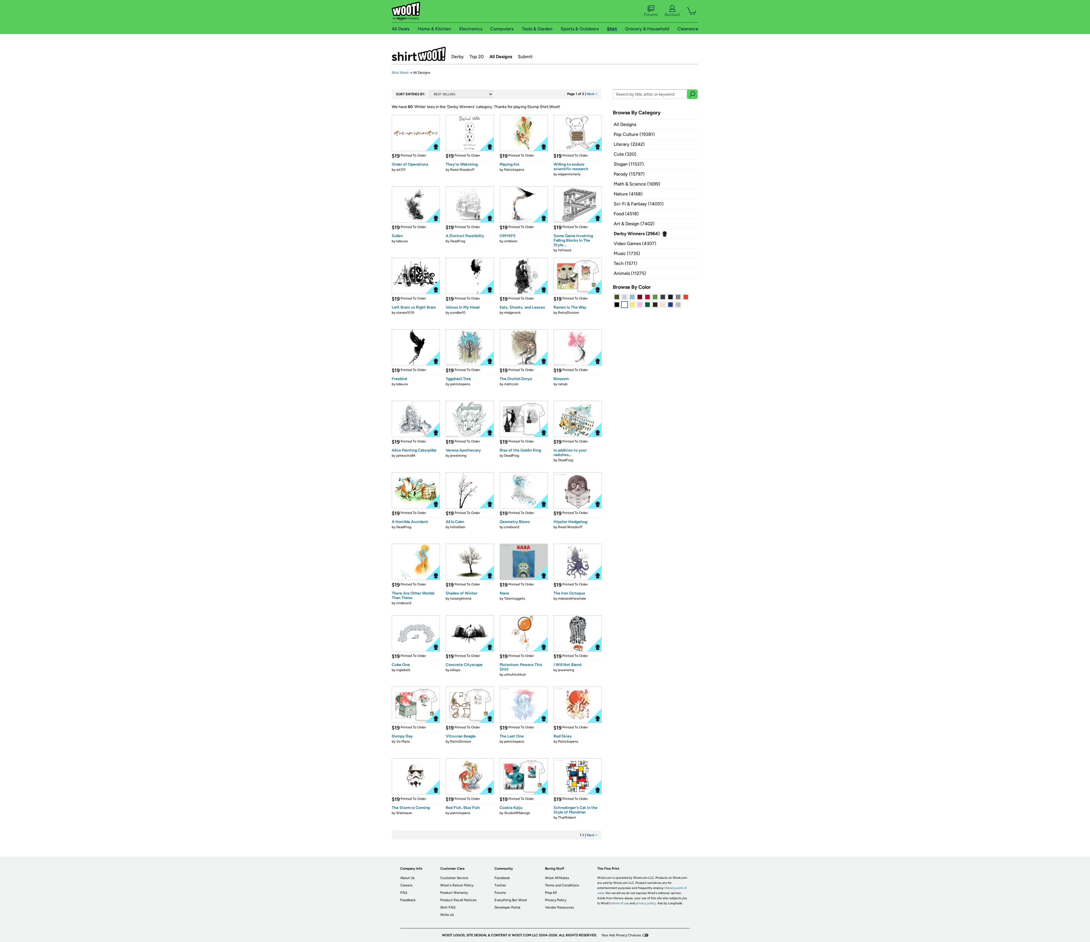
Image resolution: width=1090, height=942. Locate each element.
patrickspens (460, 384)
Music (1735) (627, 253)
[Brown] (655, 304)
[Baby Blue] (632, 297)
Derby (457, 56)
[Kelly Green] (647, 304)
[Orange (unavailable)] (686, 297)
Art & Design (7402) (634, 223)
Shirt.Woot (419, 54)
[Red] (647, 297)
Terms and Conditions (562, 885)
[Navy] (670, 297)
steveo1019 (405, 313)
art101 (401, 170)
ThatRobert (567, 817)
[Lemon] (632, 304)
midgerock (512, 313)
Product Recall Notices (458, 900)
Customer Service (454, 878)
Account (672, 14)
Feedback (408, 900)
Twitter (500, 885)
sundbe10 (458, 313)
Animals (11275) (630, 273)
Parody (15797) (629, 174)
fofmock (564, 250)
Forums (651, 14)
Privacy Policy (555, 900)
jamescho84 (405, 456)
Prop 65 (551, 893)
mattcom (511, 384)
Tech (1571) (625, 263)
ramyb (562, 384)
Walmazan (404, 813)
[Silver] (624, 297)
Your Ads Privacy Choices (621, 935)
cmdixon (510, 241)
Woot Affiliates (557, 878)
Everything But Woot (510, 900)
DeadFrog (457, 241)
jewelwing (458, 456)
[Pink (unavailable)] (640, 304)
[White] (624, 304)
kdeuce (402, 241)
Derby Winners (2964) (637, 233)
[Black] (617, 304)
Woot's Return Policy (456, 885)
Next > (592, 94)
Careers (406, 885)
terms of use (620, 903)
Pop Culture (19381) (634, 134)
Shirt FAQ (447, 907)
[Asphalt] (663, 297)
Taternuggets (514, 598)
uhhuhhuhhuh (515, 675)
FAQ (403, 893)
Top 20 (476, 56)
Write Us (447, 915)
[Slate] (678, 297)
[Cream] (663, 304)
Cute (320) (625, 154)
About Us (407, 878)
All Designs (500, 56)
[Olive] (617, 297)
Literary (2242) (629, 144)
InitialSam (457, 527)
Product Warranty (454, 893)
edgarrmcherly (569, 174)
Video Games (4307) (635, 243)
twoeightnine (460, 598)
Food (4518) (626, 213)
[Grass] (655, 297)
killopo (455, 670)
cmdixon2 (511, 527)
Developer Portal (507, 907)
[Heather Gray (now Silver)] (678, 304)
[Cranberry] (640, 297)
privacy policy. (646, 903)
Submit (525, 56)
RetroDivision (568, 313)
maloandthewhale (572, 598)
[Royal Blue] (670, 304)
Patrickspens (514, 170)
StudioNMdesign (517, 813)
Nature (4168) (628, 194)
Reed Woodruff (462, 170)
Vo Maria (403, 741)
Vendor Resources (559, 907)
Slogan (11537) (629, 164)
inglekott (403, 670)
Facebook (502, 878)
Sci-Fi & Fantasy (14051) (639, 203)
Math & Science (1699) (637, 184)
